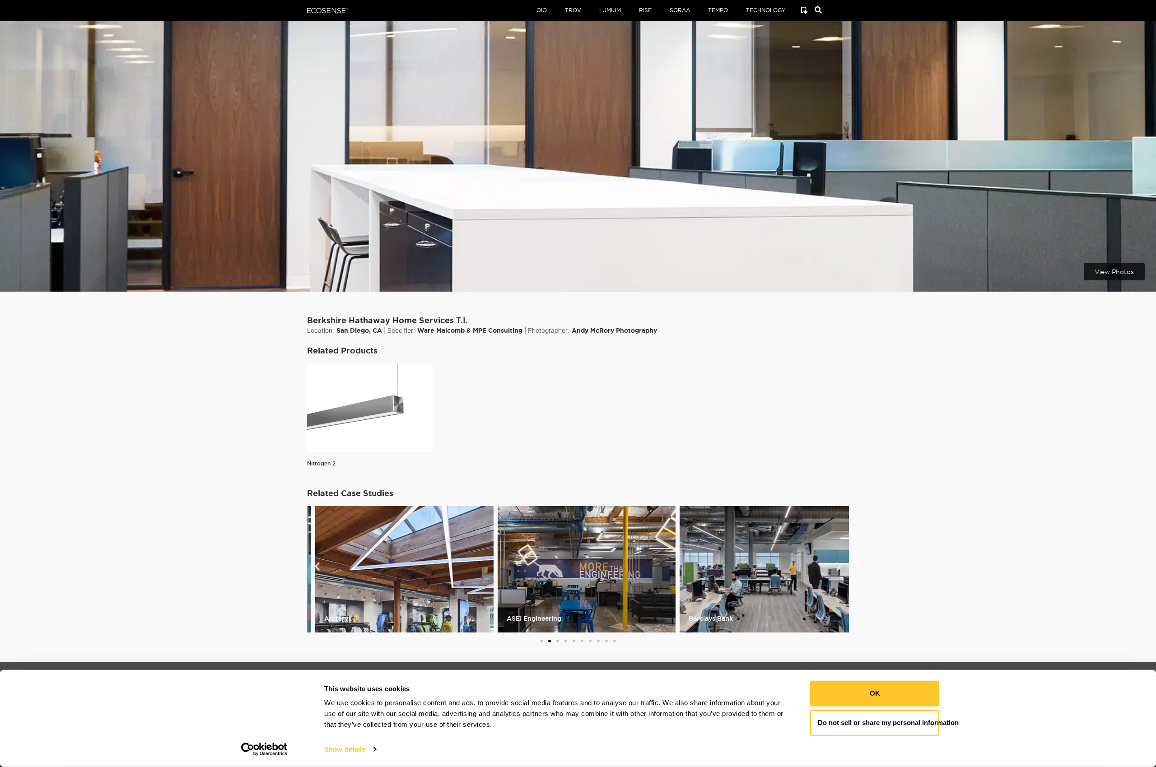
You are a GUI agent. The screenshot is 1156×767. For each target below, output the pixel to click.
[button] (317, 566)
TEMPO (718, 10)
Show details (344, 749)
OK (875, 693)
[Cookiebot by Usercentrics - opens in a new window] (264, 749)
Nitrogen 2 (321, 463)
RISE (645, 10)
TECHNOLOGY (766, 10)
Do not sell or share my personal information (878, 722)
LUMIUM (610, 10)
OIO (541, 10)
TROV (573, 10)
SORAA (680, 10)
